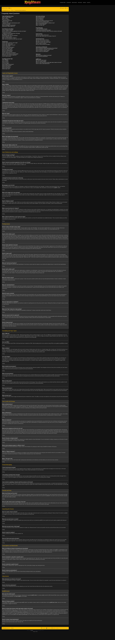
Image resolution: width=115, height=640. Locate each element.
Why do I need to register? (6, 17)
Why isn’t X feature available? (41, 61)
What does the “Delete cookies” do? (8, 26)
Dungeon (68, 2)
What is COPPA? (5, 18)
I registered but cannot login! (7, 20)
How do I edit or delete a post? (7, 43)
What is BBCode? (5, 59)
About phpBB (18, 596)
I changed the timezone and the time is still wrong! (11, 33)
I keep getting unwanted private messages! (43, 30)
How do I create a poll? (6, 46)
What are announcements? (7, 65)
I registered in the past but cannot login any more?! (11, 22)
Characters (63, 2)
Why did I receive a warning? (7, 51)
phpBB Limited (34, 595)
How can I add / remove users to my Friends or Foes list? (46, 36)
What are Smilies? (5, 62)
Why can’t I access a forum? (7, 49)
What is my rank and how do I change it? (9, 37)
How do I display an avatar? (7, 36)
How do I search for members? (41, 43)
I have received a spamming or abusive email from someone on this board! (49, 31)
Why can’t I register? (5, 19)
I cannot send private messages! (41, 28)
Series (84, 2)
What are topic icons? (6, 68)
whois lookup (15, 610)
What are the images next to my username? (9, 35)
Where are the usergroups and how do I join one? (44, 20)
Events (88, 2)
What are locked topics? (6, 67)
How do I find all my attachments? (42, 56)
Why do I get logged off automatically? (9, 25)
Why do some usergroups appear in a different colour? (45, 22)
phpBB (55, 187)
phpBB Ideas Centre (53, 602)
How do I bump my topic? (6, 56)
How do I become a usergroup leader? (42, 21)
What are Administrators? (40, 17)
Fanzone (80, 2)
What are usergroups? (39, 19)
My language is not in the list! (7, 34)
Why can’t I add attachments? (7, 50)
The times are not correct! (6, 32)
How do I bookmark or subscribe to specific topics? (45, 49)
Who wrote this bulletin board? (41, 60)
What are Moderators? (40, 18)
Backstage (74, 2)
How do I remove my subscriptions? (42, 51)
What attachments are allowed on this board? (44, 55)
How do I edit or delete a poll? (7, 48)
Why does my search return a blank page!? (43, 42)
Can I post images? (5, 63)
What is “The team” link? (40, 25)
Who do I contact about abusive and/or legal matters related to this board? (49, 62)
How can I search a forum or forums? (42, 39)
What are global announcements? (8, 64)
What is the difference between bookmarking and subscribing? (46, 48)
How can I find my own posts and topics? (43, 44)
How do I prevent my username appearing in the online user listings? (14, 31)
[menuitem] (10, 8)
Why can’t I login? (5, 21)
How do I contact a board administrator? (43, 63)
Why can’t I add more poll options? (8, 47)
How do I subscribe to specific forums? (42, 50)
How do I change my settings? (7, 30)
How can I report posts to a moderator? (9, 52)
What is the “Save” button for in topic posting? (10, 53)
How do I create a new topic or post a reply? (10, 42)
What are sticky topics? (6, 66)
